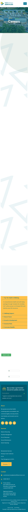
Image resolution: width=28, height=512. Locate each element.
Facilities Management (6, 434)
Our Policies (16, 507)
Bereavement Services (6, 451)
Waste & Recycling (5, 432)
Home (10, 18)
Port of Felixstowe (5, 437)
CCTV (2, 456)
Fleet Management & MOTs (7, 459)
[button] (1, 280)
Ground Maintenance (6, 440)
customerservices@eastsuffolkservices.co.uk (14, 475)
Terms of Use (10, 507)
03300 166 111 (6, 479)
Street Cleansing (5, 443)
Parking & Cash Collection (7, 453)
